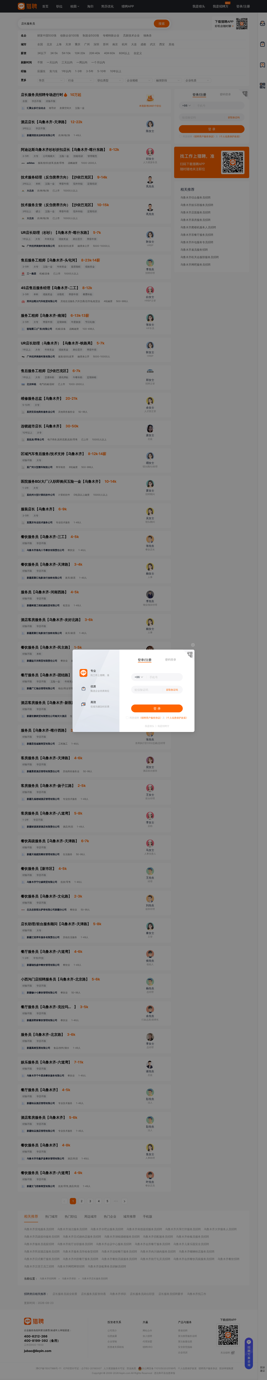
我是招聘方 (163, 726)
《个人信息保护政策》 (176, 717)
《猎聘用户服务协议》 (150, 717)
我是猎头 (149, 726)
